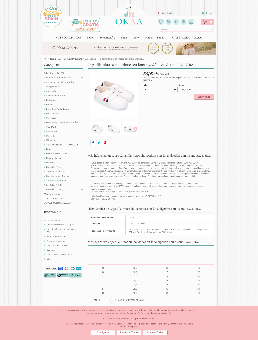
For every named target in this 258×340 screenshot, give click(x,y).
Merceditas (51, 131)
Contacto (51, 250)
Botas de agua (53, 113)
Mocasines (51, 135)
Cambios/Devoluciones (57, 245)
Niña (124, 37)
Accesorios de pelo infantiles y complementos (61, 84)
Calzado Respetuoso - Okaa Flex (62, 144)
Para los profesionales (56, 236)
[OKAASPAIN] (129, 14)
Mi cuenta (209, 13)
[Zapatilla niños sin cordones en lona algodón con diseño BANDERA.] (97, 128)
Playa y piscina (53, 158)
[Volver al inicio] (45, 59)
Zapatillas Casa (53, 167)
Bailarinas (51, 99)
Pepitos (49, 149)
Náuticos (50, 140)
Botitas (49, 104)
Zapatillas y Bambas (56, 180)
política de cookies (145, 318)
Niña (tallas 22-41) (53, 185)
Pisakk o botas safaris (56, 153)
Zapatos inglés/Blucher (57, 176)
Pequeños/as (107, 37)
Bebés (90, 37)
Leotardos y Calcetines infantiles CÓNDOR (62, 124)
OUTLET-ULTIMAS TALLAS (186, 37)
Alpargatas (51, 91)
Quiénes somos (53, 220)
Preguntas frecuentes (56, 241)
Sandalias (50, 162)
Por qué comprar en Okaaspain (60, 224)
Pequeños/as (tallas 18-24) (57, 77)
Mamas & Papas (154, 37)
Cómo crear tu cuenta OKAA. (59, 254)
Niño (136, 37)
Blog (49, 259)
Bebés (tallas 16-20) (54, 73)
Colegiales (51, 117)
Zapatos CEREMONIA (57, 171)
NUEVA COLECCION (68, 37)
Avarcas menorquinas (56, 95)
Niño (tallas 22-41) (53, 189)
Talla (145, 85)
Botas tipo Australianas (57, 108)
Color (182, 85)
